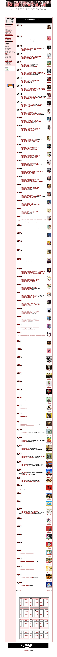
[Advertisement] (28, 13)
